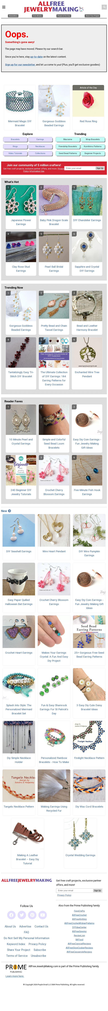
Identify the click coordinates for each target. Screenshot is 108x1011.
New (4, 511)
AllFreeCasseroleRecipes (79, 952)
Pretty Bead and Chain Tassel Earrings (54, 327)
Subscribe (40, 950)
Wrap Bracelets (93, 139)
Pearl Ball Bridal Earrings (54, 268)
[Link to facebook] (11, 915)
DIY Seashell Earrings (18, 551)
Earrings (40, 139)
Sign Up (100, 168)
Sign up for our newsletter (20, 64)
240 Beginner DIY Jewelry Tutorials (21, 492)
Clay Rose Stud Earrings (21, 268)
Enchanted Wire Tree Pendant (87, 374)
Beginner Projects (93, 153)
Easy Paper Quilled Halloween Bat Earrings (18, 602)
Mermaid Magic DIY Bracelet (20, 123)
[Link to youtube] (42, 915)
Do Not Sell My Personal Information (26, 938)
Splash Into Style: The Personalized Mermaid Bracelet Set (18, 709)
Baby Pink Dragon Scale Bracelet (54, 222)
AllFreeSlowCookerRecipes (79, 947)
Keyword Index (16, 944)
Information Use (36, 171)
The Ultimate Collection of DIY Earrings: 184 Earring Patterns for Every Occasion (54, 378)
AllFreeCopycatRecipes (79, 943)
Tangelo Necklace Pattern (19, 806)
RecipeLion (79, 935)
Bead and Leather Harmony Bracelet (87, 327)
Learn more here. (15, 976)
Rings (15, 146)
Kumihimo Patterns (93, 146)
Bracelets (15, 139)
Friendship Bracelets (68, 146)
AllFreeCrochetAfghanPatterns (79, 923)
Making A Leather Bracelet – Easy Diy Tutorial (27, 859)
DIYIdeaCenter (79, 927)
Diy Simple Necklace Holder (19, 760)
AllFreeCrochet (79, 915)
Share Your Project (18, 950)
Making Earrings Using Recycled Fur (54, 808)
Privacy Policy (37, 944)
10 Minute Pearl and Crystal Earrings (21, 441)
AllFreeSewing (79, 931)
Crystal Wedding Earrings (80, 855)
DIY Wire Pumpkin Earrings (89, 553)
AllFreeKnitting (79, 919)
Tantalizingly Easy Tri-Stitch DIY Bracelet (21, 374)
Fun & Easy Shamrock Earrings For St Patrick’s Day (54, 709)
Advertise (25, 926)
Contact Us (41, 926)
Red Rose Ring (88, 121)
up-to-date (36, 56)
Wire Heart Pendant (54, 551)
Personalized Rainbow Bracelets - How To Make (54, 760)
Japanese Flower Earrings (21, 222)
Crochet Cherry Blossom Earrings (53, 492)
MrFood (79, 939)
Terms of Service (17, 955)
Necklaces (40, 146)
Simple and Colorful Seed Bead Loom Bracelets (53, 443)
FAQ (26, 932)
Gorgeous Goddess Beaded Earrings (54, 123)
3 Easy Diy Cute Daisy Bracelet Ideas (89, 707)
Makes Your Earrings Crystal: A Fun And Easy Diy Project (54, 656)
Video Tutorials (15, 153)
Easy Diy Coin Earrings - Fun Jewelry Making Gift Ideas (87, 443)
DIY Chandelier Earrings (87, 220)
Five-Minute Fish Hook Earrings (87, 492)
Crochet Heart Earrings (18, 652)
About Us (10, 926)
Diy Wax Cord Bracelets (89, 806)
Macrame (67, 139)
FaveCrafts (79, 911)
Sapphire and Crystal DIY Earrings (87, 268)
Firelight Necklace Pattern (89, 758)
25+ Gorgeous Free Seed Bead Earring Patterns (89, 654)
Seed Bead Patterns (68, 153)
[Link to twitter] (22, 915)
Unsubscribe (38, 955)
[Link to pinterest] (32, 915)
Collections (40, 153)
